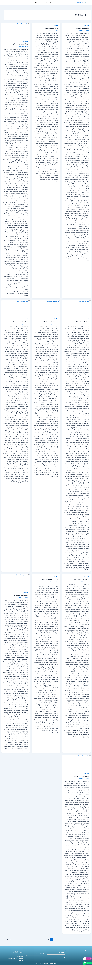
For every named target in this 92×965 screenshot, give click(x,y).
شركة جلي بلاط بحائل (82, 321)
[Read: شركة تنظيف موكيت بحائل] (46, 308)
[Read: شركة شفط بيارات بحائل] (15, 31)
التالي (9, 939)
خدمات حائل (86, 25)
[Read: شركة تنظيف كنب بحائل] (76, 763)
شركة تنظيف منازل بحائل (20, 321)
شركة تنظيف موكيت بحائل (50, 321)
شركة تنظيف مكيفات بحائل (80, 579)
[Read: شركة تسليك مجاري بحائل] (15, 582)
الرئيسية (48, 2)
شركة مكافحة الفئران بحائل (50, 579)
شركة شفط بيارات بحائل (20, 44)
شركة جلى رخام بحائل (82, 28)
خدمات (43, 2)
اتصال (30, 2)
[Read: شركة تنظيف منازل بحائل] (15, 308)
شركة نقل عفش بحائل (51, 28)
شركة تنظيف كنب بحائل (81, 776)
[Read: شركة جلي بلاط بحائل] (76, 308)
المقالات (36, 2)
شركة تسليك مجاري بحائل (20, 595)
